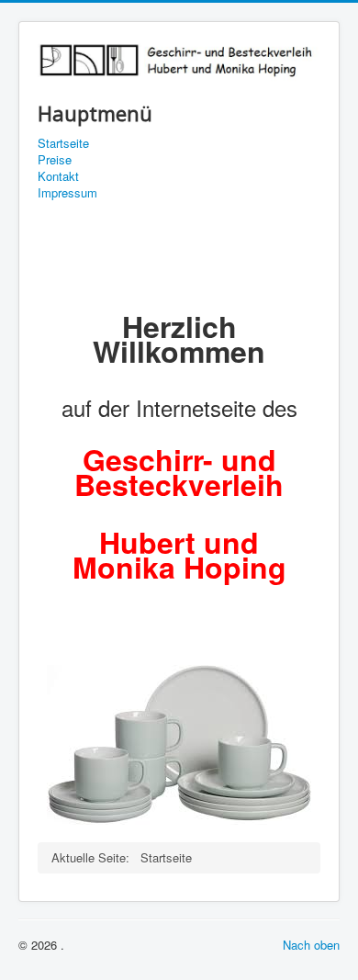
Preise (55, 160)
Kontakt (58, 176)
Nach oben (311, 944)
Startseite (63, 143)
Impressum (67, 193)
